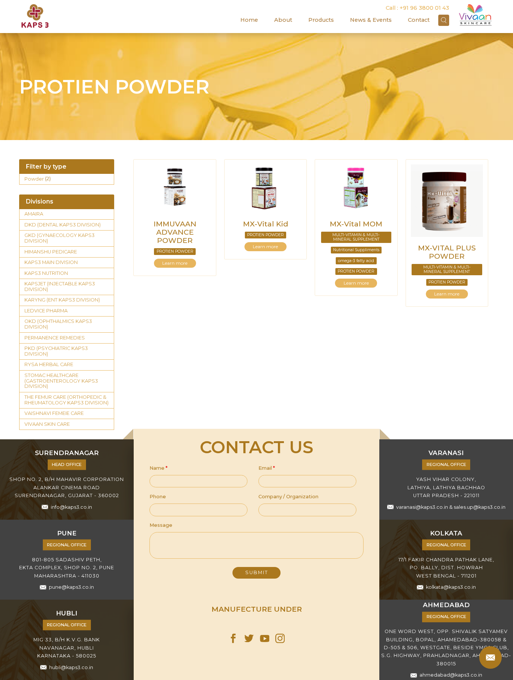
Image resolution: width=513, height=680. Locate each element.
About (283, 20)
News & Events (371, 20)
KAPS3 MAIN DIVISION (51, 262)
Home (249, 20)
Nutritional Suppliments (356, 249)
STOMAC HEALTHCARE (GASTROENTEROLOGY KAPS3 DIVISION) (61, 380)
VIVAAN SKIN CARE (47, 424)
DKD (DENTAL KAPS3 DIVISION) (62, 225)
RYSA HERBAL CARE (48, 364)
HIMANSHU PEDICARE (50, 252)
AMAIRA (33, 214)
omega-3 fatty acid (356, 260)
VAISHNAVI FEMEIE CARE (54, 413)
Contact (419, 20)
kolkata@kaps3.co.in (451, 587)
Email (266, 468)
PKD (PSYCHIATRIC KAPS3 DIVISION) (56, 351)
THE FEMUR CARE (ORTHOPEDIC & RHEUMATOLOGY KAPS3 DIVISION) (66, 400)
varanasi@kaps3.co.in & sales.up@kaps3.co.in (450, 507)
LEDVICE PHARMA (46, 311)
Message (160, 525)
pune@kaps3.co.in (71, 587)
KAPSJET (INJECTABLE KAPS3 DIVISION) (59, 286)
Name (158, 468)
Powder (34, 179)
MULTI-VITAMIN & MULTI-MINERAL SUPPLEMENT (356, 237)
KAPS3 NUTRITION (46, 273)
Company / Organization (288, 496)
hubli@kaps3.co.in (71, 667)
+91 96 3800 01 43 (424, 8)
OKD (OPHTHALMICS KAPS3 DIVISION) (58, 324)
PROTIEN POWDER (175, 251)
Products (321, 20)
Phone (157, 496)
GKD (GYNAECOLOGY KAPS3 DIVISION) (59, 238)
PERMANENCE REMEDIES (54, 338)
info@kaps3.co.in (71, 507)
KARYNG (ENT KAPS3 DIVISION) (62, 300)
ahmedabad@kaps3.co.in (450, 675)
